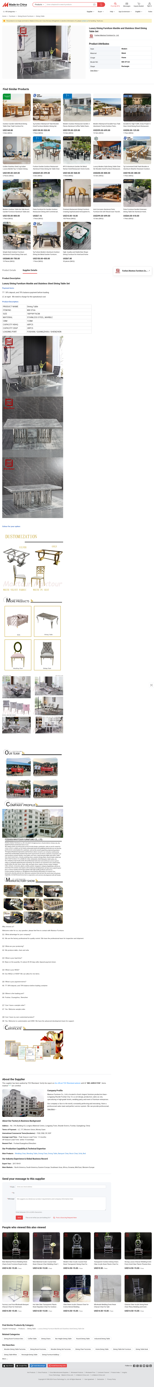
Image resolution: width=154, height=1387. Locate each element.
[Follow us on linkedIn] (150, 1366)
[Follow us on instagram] (141, 1366)
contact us (85, 21)
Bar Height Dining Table (63, 1339)
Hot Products (31, 1372)
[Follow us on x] (137, 1366)
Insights (124, 1372)
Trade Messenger (38, 1366)
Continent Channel (103, 1372)
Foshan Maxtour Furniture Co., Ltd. (106, 35)
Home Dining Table (101, 1349)
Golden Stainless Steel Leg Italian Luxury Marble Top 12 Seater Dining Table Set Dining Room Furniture (15, 167)
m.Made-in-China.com (82, 1375)
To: (14, 1193)
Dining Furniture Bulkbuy (50, 1354)
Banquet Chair (63, 1153)
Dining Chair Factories (83, 1349)
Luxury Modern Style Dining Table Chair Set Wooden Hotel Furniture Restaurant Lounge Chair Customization (107, 167)
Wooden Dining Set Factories (61, 1349)
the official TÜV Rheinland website (67, 1083)
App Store (8, 1366)
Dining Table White (10, 1354)
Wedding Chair (20, 1153)
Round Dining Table (83, 1339)
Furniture (12, 16)
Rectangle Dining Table (29, 1354)
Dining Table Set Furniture (122, 1349)
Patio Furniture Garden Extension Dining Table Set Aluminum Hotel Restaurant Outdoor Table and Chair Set (137, 210)
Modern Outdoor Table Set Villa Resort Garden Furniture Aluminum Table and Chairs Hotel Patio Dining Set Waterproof (16, 210)
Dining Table (40, 16)
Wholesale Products (77, 1372)
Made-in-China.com (67, 1375)
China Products (42, 1372)
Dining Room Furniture (25, 16)
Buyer (100, 11)
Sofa (80, 1153)
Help (111, 11)
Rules (150, 11)
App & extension (124, 11)
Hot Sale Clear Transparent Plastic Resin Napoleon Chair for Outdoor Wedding (45, 1306)
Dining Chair (42, 1153)
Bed (84, 1153)
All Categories (10, 11)
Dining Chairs (46, 1339)
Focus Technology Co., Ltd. (61, 1379)
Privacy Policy (111, 1379)
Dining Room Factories (38, 1349)
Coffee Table (32, 1339)
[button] (94, 4)
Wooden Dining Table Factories (14, 1349)
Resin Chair (73, 1153)
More (4, 1359)
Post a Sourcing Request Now (65, 1217)
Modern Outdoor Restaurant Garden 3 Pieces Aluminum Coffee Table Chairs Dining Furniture (76, 125)
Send (19, 1217)
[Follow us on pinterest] (147, 1366)
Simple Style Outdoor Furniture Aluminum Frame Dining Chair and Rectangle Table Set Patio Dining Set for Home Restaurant (16, 253)
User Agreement (89, 1379)
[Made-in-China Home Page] (14, 4)
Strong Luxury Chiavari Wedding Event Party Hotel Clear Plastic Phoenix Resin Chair (138, 1264)
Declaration (100, 1379)
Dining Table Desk (142, 1349)
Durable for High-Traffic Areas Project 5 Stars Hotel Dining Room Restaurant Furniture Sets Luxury (137, 125)
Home (4, 16)
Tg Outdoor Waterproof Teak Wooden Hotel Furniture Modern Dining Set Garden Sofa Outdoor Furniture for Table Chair (46, 125)
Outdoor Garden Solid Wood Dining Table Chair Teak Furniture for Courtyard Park (15, 125)
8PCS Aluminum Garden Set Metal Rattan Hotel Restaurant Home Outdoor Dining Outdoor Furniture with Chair (77, 167)
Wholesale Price (90, 1372)
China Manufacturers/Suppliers (59, 1372)
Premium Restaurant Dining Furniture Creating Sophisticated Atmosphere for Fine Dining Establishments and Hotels (76, 210)
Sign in (149, 6)
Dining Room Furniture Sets (13, 1339)
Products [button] (38, 4)
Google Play (21, 1366)
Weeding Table (31, 1153)
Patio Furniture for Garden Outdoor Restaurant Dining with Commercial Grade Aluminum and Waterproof (45, 210)
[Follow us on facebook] (134, 1366)
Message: (11, 1199)
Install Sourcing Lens (58, 1366)
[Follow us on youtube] (144, 1366)
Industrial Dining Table (102, 1339)
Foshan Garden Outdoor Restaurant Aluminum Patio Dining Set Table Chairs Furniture (46, 167)
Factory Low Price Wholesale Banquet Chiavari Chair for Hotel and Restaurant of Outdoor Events (15, 1306)
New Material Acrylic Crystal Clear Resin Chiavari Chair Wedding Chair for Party (46, 1264)
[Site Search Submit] (101, 4)
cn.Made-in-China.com (98, 1375)
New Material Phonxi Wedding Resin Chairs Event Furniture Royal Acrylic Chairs (14, 1264)
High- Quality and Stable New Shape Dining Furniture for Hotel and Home (75, 253)
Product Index (115, 1372)
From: (13, 1187)
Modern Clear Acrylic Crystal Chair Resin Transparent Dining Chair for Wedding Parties (75, 1264)
